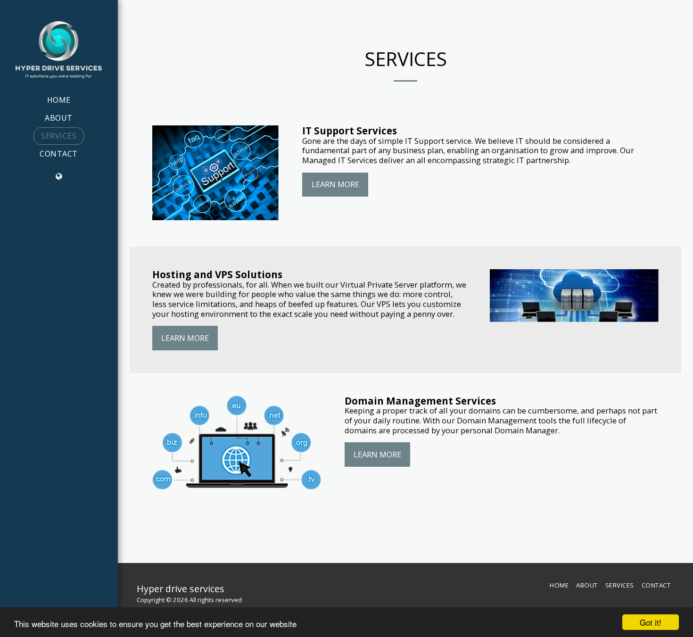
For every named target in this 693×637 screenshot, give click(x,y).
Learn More (335, 184)
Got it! (650, 622)
